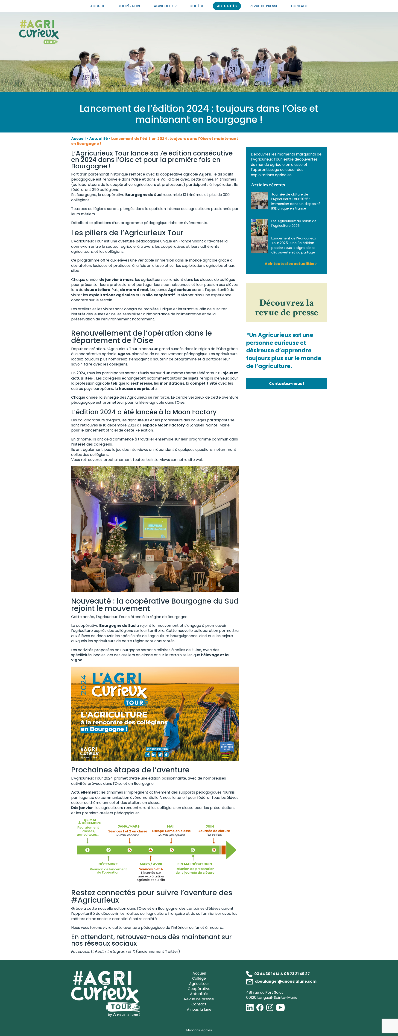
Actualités (227, 6)
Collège (197, 6)
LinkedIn (98, 951)
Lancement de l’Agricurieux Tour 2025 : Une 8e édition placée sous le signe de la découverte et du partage (293, 245)
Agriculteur (165, 6)
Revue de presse (264, 6)
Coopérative (129, 6)
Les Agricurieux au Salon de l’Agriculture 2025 (293, 223)
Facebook (80, 951)
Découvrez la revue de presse (286, 308)
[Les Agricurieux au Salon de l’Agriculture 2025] (259, 227)
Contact (299, 6)
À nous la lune (199, 1009)
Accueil (97, 6)
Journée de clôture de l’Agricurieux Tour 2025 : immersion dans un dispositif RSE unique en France (295, 201)
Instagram (117, 951)
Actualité (98, 138)
